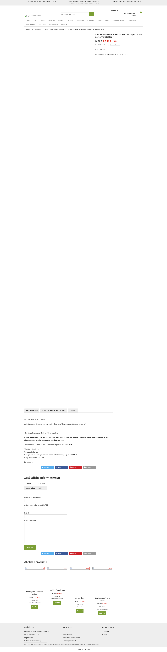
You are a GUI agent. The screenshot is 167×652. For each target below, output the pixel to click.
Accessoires (132, 21)
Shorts (64, 29)
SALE (36, 21)
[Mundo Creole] (42, 16)
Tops (99, 21)
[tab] (31, 410)
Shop (33, 29)
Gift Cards (42, 24)
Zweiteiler (80, 21)
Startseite (27, 29)
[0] (140, 15)
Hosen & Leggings (55, 29)
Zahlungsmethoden (70, 641)
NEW (43, 21)
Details (35, 607)
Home (28, 21)
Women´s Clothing (42, 29)
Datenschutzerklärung (32, 641)
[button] (47, 467)
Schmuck (51, 21)
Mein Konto (53, 24)
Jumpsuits (90, 21)
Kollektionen (30, 24)
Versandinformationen (71, 637)
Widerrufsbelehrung (31, 634)
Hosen (106, 54)
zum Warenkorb (130, 13)
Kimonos (70, 21)
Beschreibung (32, 410)
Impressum (28, 637)
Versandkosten (115, 45)
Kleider (60, 21)
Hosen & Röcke (118, 21)
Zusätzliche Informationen (53, 410)
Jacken (107, 21)
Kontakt (73, 410)
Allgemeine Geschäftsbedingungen (36, 631)
